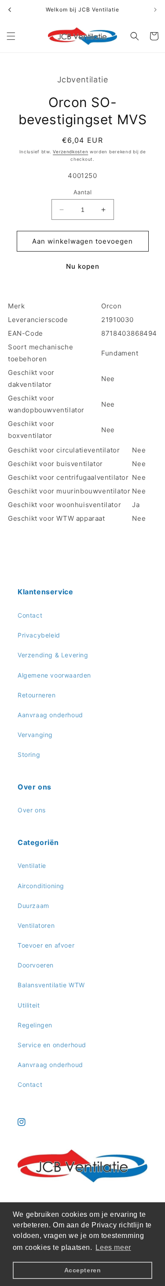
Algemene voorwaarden (54, 675)
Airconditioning (41, 885)
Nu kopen (82, 266)
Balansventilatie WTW (51, 985)
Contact (30, 615)
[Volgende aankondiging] (155, 9)
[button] (11, 36)
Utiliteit (29, 1005)
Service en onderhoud (52, 1045)
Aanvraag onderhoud (50, 715)
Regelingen (35, 1025)
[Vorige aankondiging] (9, 9)
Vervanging (35, 734)
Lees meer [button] (113, 1247)
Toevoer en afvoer (46, 945)
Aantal (82, 192)
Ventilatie (32, 865)
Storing (29, 754)
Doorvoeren (36, 965)
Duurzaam (33, 905)
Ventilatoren (36, 925)
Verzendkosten (70, 151)
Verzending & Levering (53, 655)
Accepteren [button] (82, 1270)
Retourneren (37, 695)
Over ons (32, 810)
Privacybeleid (39, 635)
